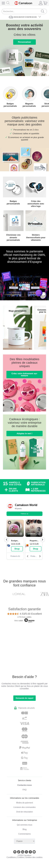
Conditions (11, 857)
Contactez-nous (24, 785)
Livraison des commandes (24, 807)
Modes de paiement (24, 803)
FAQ (24, 790)
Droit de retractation (24, 812)
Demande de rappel (24, 698)
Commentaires (24, 834)
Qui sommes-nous (24, 825)
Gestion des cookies (33, 857)
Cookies (20, 857)
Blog (25, 829)
